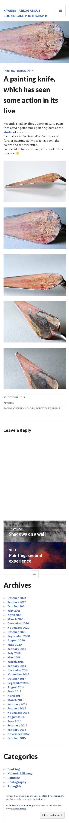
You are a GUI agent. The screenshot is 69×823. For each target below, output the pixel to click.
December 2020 (18, 623)
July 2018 (14, 653)
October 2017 (16, 678)
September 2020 (18, 636)
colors (29, 408)
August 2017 (15, 687)
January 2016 (16, 729)
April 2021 (14, 615)
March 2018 (15, 661)
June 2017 (14, 691)
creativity (43, 408)
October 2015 (16, 738)
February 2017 (17, 704)
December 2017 (17, 670)
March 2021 (15, 619)
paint (56, 408)
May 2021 (13, 610)
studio (8, 132)
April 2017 (14, 695)
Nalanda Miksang (20, 773)
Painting (9, 70)
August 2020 (16, 640)
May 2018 (14, 657)
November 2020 (18, 627)
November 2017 (18, 674)
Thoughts (14, 786)
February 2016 (17, 725)
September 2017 (18, 683)
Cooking (13, 769)
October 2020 (16, 632)
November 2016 (18, 712)
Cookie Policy (18, 808)
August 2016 (16, 717)
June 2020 (14, 644)
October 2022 (16, 598)
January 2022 (16, 602)
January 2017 (16, 708)
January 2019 (16, 649)
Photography (25, 70)
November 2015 (18, 734)
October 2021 (16, 606)
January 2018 (16, 666)
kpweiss (9, 402)
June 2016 (14, 721)
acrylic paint (13, 408)
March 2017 (15, 700)
